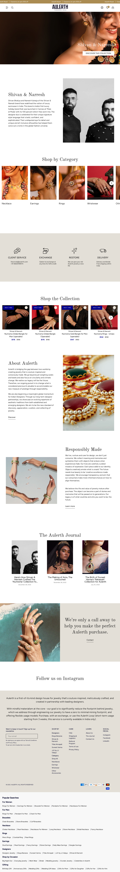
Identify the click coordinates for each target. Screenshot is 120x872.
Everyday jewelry (21, 861)
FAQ (70, 733)
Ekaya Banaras (57, 736)
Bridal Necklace (83, 829)
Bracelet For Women (42, 806)
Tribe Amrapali (57, 744)
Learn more (70, 506)
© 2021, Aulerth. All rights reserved (19, 784)
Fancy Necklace (97, 829)
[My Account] (102, 7)
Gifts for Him (102, 869)
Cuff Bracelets (35, 822)
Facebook (106, 738)
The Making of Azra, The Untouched (60, 578)
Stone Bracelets (22, 822)
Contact (90, 640)
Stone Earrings (45, 845)
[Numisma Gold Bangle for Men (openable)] (74, 317)
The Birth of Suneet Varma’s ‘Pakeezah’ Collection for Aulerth (95, 579)
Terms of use (73, 747)
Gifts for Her (91, 869)
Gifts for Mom (63, 869)
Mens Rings (6, 837)
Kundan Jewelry (66, 861)
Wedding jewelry (52, 861)
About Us (89, 733)
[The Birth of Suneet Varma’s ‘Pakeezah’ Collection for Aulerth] (95, 557)
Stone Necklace (69, 829)
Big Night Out (7, 861)
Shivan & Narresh (76, 853)
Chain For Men (35, 814)
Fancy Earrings (32, 845)
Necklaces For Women (78, 806)
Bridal (42, 861)
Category (55, 756)
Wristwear (55, 768)
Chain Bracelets (8, 822)
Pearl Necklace (22, 829)
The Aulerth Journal (60, 535)
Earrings (55, 765)
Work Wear (33, 861)
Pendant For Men (21, 814)
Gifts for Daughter (77, 869)
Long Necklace (55, 829)
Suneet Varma (57, 747)
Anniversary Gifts (20, 869)
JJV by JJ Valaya (62, 853)
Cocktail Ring (18, 837)
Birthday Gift (7, 869)
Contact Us (90, 739)
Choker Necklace (8, 829)
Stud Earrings (7, 845)
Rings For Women (8, 806)
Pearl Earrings (19, 845)
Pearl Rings (29, 837)
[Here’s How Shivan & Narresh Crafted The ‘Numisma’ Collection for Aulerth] (25, 557)
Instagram (106, 735)
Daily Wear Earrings (60, 845)
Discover (12, 417)
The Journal (90, 736)
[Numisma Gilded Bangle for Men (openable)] (15, 317)
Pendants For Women (60, 806)
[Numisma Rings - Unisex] (104, 317)
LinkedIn (106, 741)
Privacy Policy (74, 750)
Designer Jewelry (8, 853)
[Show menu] (8, 7)
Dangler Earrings (75, 845)
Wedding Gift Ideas (49, 869)
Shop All (55, 759)
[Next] (111, 183)
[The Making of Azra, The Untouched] (60, 557)
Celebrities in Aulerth (82, 861)
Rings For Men (7, 814)
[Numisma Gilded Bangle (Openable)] (45, 317)
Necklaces (56, 762)
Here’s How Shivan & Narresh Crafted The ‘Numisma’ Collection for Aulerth (24, 579)
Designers (55, 733)
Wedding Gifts (34, 869)
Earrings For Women (25, 806)
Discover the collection (98, 53)
